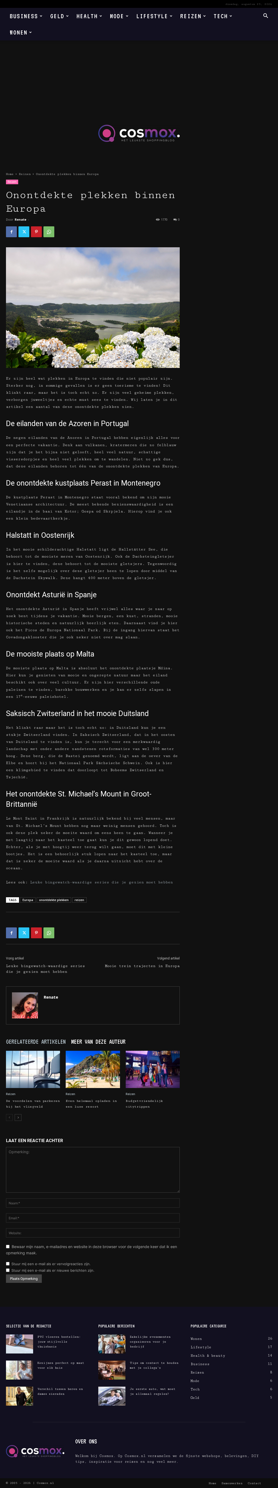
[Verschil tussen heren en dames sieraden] (19, 1396)
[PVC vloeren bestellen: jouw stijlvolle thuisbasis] (19, 1343)
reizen (79, 900)
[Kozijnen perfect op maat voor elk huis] (19, 1370)
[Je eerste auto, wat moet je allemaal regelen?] (111, 1396)
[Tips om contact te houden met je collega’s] (111, 1370)
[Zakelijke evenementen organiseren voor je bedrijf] (111, 1343)
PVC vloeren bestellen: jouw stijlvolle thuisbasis (59, 1341)
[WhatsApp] (48, 231)
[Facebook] (11, 231)
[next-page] (18, 1117)
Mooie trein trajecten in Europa (142, 966)
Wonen (18, 32)
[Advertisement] (139, 81)
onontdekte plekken (54, 900)
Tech (221, 16)
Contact (254, 1483)
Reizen (190, 16)
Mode (117, 16)
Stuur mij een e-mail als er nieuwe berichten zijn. (52, 1270)
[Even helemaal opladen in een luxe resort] (93, 1069)
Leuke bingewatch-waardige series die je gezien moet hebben (101, 882)
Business (24, 16)
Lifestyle (152, 16)
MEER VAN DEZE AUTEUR (98, 1041)
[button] (265, 16)
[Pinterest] (36, 231)
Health (87, 16)
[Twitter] (23, 231)
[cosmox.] (139, 133)
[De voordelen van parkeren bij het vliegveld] (33, 1069)
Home (10, 174)
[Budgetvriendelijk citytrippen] (153, 1069)
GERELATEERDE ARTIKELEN (36, 1041)
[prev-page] (9, 1117)
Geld (57, 16)
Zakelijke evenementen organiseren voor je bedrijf (150, 1341)
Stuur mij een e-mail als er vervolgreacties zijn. (51, 1264)
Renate (20, 219)
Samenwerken (232, 1483)
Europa (28, 900)
